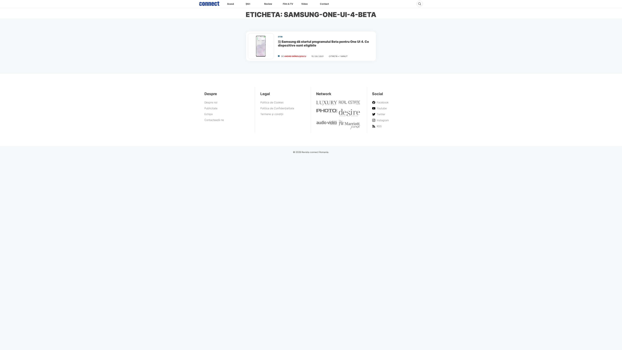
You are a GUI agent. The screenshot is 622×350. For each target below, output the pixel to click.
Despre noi (210, 102)
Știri (248, 3)
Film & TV (288, 3)
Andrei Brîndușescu (295, 56)
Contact (324, 3)
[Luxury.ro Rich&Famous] (326, 104)
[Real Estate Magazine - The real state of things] (349, 103)
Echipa (208, 114)
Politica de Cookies (271, 102)
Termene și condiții (271, 114)
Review (268, 3)
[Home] (209, 3)
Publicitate (210, 108)
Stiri (280, 37)
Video (304, 3)
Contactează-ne (214, 120)
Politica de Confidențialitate (277, 108)
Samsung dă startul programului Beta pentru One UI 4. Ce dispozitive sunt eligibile (323, 43)
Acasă (230, 3)
